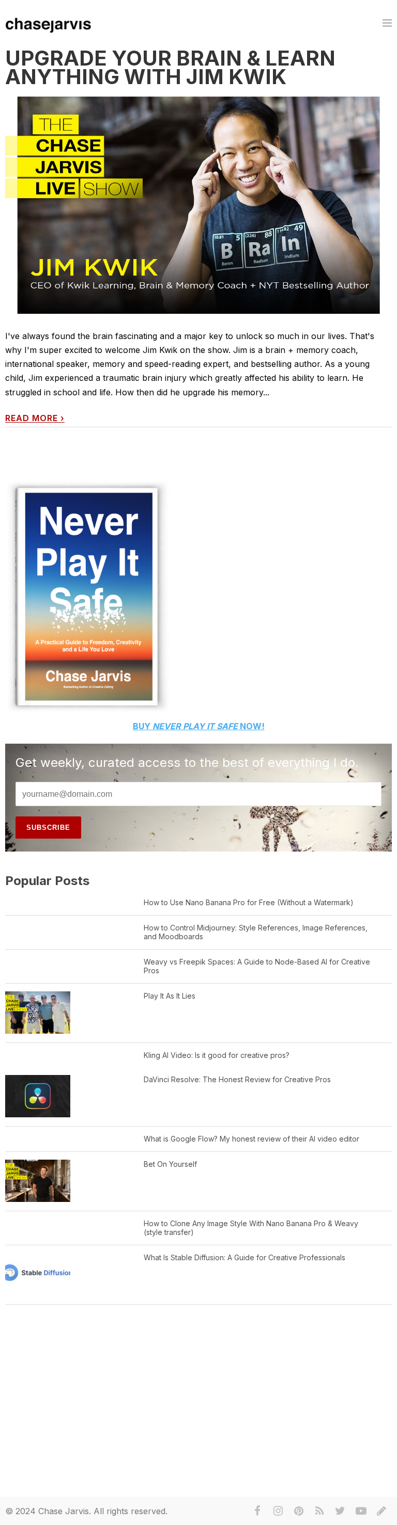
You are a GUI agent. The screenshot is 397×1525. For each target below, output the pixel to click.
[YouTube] (360, 1511)
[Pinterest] (298, 1511)
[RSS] (319, 1511)
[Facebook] (257, 1511)
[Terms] (381, 1511)
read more (35, 418)
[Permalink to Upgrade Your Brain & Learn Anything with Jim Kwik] (198, 205)
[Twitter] (340, 1511)
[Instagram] (278, 1511)
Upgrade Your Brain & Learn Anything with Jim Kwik (170, 67)
